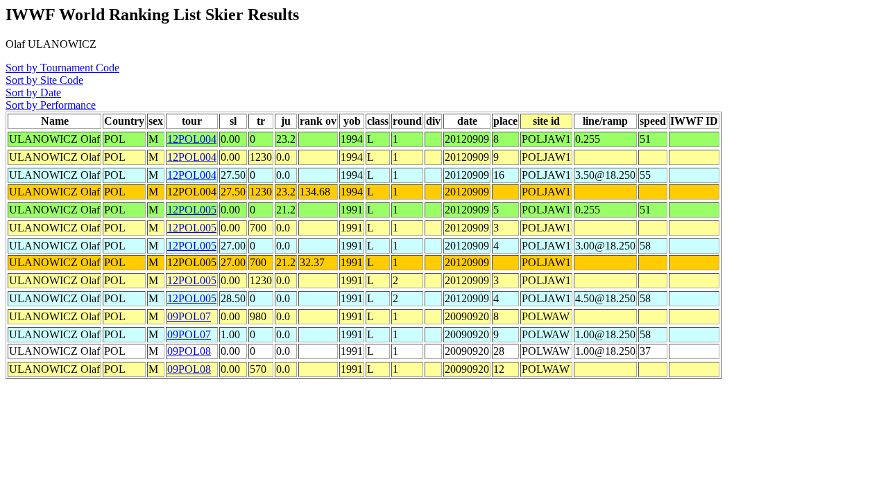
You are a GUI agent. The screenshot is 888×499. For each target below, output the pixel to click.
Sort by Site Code (44, 80)
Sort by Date (33, 92)
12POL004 (191, 139)
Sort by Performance (51, 105)
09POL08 (189, 351)
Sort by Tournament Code (62, 67)
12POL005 (191, 210)
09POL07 (189, 316)
